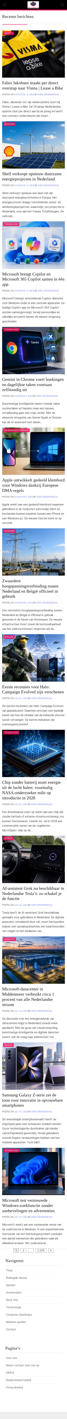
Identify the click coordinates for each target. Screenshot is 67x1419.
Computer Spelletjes (19, 1314)
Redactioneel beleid (18, 1380)
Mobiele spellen (16, 1322)
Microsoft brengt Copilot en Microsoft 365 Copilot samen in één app (33, 279)
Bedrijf (8, 838)
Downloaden (13, 1292)
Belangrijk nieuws (16, 1278)
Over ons (11, 1358)
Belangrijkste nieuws (16, 430)
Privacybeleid (14, 1387)
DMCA (10, 1372)
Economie (9, 124)
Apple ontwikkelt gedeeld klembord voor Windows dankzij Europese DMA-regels (33, 485)
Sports (8, 33)
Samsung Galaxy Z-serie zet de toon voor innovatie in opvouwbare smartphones (32, 1100)
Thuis (9, 1270)
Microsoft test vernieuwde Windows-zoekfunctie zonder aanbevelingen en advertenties (28, 1205)
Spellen (8, 637)
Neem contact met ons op (22, 1365)
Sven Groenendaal (48, 94)
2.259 (41, 1250)
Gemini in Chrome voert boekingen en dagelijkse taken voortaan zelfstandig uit (33, 384)
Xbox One (12, 1300)
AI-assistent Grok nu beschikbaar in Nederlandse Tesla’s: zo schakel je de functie (33, 893)
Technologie (11, 224)
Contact (11, 1329)
